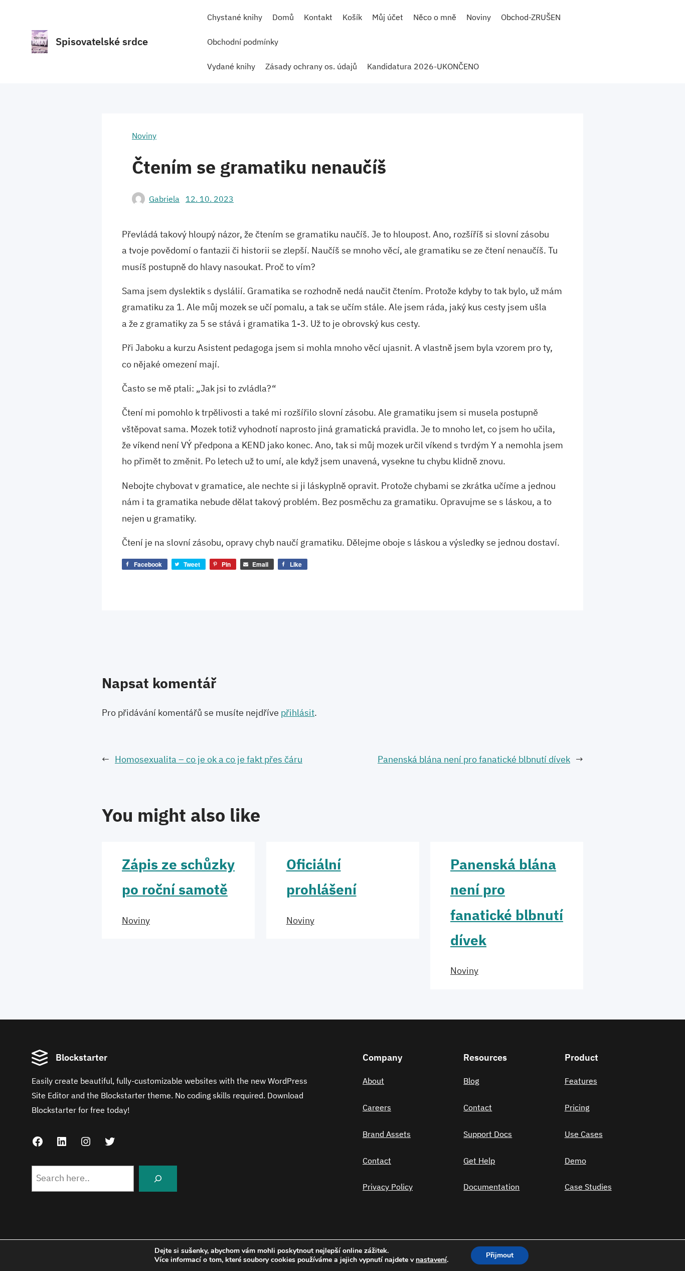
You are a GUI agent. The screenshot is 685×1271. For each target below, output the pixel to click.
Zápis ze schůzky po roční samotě (178, 877)
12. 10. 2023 (210, 199)
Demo (575, 1161)
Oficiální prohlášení (321, 877)
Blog (471, 1081)
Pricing (577, 1107)
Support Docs (487, 1134)
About (373, 1081)
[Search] (158, 1179)
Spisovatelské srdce (102, 41)
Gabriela (164, 199)
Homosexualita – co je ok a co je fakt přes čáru (208, 759)
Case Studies (588, 1187)
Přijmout (499, 1255)
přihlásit (297, 712)
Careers (377, 1107)
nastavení (431, 1259)
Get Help (479, 1161)
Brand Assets (387, 1134)
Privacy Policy (388, 1187)
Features (581, 1081)
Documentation (491, 1187)
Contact (377, 1161)
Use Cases (584, 1134)
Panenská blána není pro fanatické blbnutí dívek (474, 759)
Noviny (144, 136)
